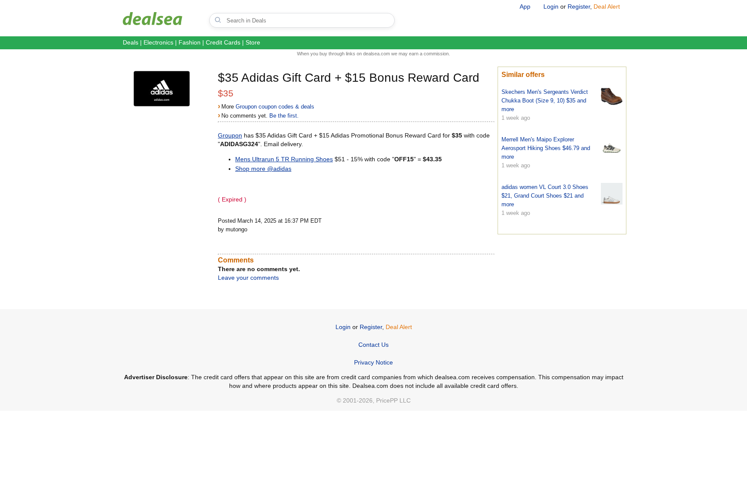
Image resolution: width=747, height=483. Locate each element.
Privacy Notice (373, 362)
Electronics (158, 42)
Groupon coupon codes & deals (275, 106)
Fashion (190, 42)
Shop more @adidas (263, 168)
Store (253, 42)
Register (579, 6)
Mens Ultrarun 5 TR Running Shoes (284, 159)
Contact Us (373, 344)
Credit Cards (223, 42)
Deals (130, 42)
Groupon (230, 135)
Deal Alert (607, 6)
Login (551, 6)
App (525, 6)
